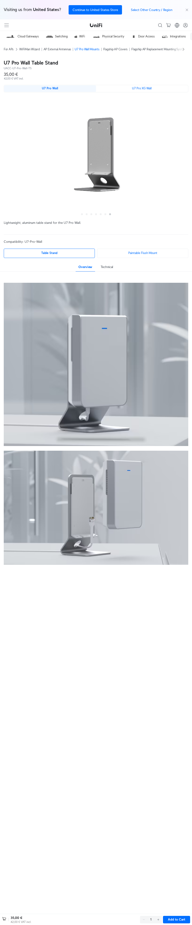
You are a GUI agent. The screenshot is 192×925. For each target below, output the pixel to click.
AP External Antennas (57, 49)
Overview (85, 267)
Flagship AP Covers (115, 49)
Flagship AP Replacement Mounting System (158, 49)
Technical (107, 267)
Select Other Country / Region (151, 10)
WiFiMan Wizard (29, 49)
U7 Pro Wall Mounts (87, 49)
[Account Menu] (185, 25)
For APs (9, 49)
